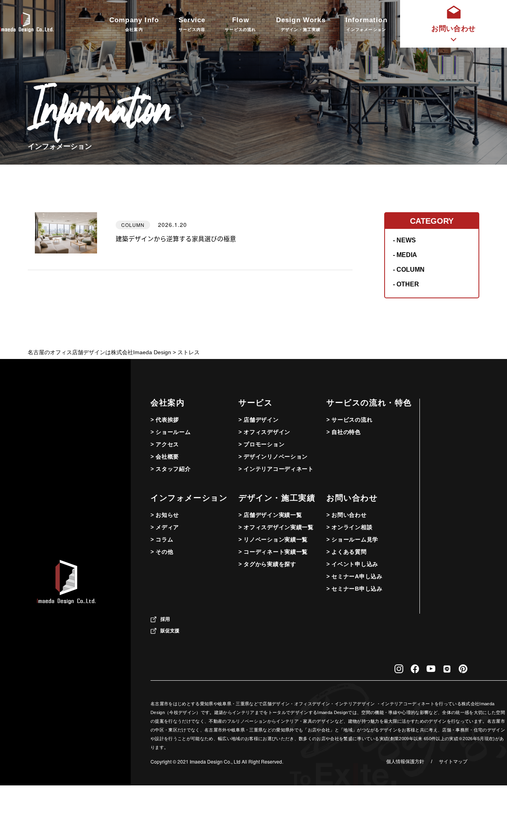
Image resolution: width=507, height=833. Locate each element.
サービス (255, 402)
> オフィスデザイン (264, 432)
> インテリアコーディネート (276, 469)
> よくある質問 (346, 552)
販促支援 (169, 630)
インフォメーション (189, 497)
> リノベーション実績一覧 (273, 539)
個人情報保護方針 (405, 761)
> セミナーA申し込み (354, 576)
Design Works (301, 24)
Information (366, 24)
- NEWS (404, 240)
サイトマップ (453, 761)
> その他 (162, 552)
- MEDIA (405, 254)
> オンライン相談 (349, 527)
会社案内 (168, 402)
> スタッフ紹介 (171, 469)
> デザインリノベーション (273, 456)
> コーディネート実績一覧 (273, 552)
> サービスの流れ (349, 419)
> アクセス (165, 444)
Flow (240, 24)
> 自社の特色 (343, 432)
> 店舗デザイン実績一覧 (270, 515)
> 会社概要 (165, 456)
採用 (165, 619)
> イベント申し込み (352, 564)
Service (192, 24)
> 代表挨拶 (165, 419)
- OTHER (406, 284)
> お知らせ (165, 515)
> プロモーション (261, 444)
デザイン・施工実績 (276, 497)
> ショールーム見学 (352, 539)
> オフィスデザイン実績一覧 (276, 527)
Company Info (134, 24)
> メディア (165, 527)
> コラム (162, 539)
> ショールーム (171, 432)
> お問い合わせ (346, 515)
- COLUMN (409, 269)
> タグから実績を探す (267, 564)
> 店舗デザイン (258, 419)
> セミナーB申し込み (354, 588)
